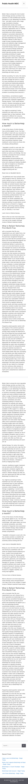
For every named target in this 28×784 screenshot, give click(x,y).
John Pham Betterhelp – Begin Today (12, 773)
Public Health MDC (10, 3)
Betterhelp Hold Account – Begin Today (13, 771)
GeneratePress (14, 781)
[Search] (24, 745)
